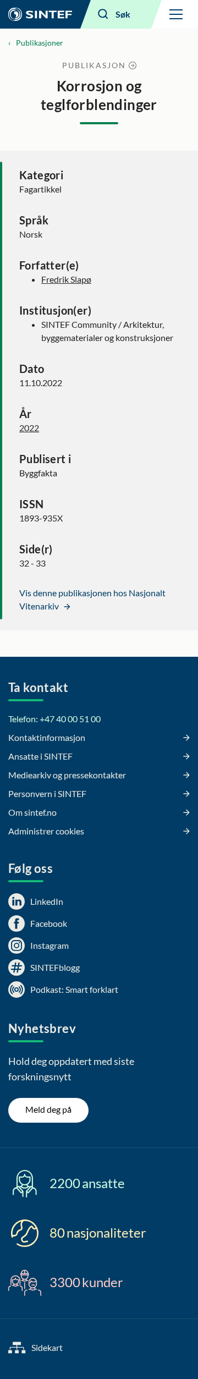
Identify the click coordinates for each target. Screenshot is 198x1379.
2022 (29, 427)
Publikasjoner (39, 42)
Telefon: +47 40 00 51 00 (54, 718)
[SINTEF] (40, 14)
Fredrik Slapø (66, 279)
